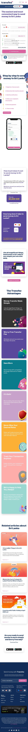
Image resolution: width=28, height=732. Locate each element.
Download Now (7, 112)
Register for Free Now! (14, 280)
